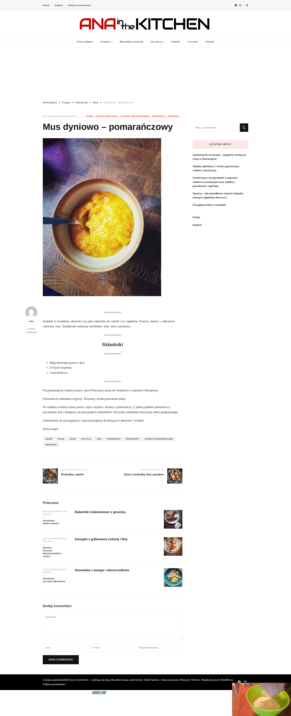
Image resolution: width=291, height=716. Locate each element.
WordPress (227, 679)
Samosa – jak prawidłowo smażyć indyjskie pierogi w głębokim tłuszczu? (218, 195)
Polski (46, 5)
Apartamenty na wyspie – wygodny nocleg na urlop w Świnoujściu (219, 156)
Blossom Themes (190, 679)
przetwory (132, 439)
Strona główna (85, 42)
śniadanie (51, 445)
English (59, 5)
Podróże (175, 42)
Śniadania (173, 116)
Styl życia (156, 42)
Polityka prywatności (79, 5)
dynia (61, 439)
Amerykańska (51, 524)
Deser (89, 116)
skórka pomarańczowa (159, 439)
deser (48, 439)
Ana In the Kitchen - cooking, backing (89, 679)
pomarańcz (114, 439)
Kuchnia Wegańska (106, 116)
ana (31, 321)
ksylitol (86, 439)
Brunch (47, 548)
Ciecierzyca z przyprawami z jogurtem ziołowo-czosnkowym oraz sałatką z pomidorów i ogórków (215, 181)
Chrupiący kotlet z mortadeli (209, 204)
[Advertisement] (145, 73)
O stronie (193, 42)
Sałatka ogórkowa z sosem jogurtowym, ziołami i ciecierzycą (216, 168)
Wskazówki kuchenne (131, 42)
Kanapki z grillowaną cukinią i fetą (101, 539)
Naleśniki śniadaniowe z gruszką (100, 512)
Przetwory (158, 116)
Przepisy (105, 42)
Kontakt (209, 42)
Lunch (46, 556)
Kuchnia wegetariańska (135, 116)
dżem (73, 439)
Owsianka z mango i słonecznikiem (102, 570)
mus (99, 439)
